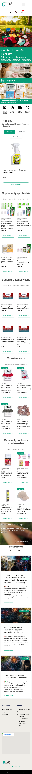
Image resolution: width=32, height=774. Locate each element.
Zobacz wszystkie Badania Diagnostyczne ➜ (16, 285)
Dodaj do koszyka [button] (16, 184)
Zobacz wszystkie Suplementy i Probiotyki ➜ (16, 199)
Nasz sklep (5, 714)
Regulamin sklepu (7, 709)
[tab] (9, 132)
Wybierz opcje (24, 482)
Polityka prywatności (7, 712)
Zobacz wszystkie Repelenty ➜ (16, 449)
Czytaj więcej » (8, 602)
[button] (23, 4)
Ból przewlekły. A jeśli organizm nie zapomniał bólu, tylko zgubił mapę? (14, 629)
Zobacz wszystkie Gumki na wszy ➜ (16, 364)
